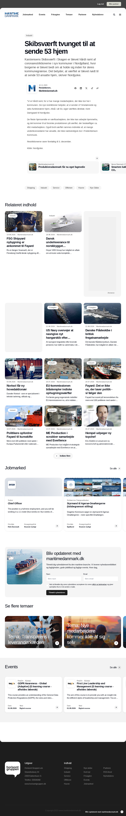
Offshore (67, 780)
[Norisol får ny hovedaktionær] (23, 378)
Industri (67, 772)
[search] (114, 15)
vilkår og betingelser (99, 584)
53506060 (36, 780)
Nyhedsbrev (108, 776)
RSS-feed (107, 772)
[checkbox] (47, 586)
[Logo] (12, 14)
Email (85, 574)
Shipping (68, 768)
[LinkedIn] (80, 88)
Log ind (100, 4)
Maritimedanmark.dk (48, 91)
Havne (67, 784)
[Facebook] (75, 88)
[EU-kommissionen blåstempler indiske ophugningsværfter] (63, 380)
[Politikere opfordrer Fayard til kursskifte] (23, 425)
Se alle (113, 468)
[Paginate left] (7, 504)
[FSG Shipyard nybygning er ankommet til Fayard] (23, 233)
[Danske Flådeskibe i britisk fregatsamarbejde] (102, 325)
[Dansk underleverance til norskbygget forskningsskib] (63, 233)
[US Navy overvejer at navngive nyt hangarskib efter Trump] (63, 325)
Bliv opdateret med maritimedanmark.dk (102, 812)
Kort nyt (87, 772)
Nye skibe (88, 768)
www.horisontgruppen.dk (35, 784)
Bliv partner (114, 4)
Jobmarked (88, 784)
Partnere (107, 768)
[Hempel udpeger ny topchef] (102, 425)
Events (87, 780)
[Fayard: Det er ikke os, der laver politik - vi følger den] (102, 380)
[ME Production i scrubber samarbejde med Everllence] (63, 427)
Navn (48, 574)
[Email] (91, 88)
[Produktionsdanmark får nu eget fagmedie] (63, 167)
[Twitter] (86, 88)
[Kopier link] (97, 88)
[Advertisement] (102, 254)
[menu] (120, 15)
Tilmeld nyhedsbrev (57, 592)
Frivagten (88, 776)
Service (67, 776)
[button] (97, 158)
